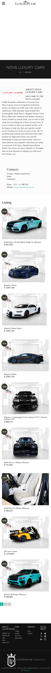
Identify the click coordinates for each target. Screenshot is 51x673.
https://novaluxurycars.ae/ (24, 187)
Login (30, 634)
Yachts (18, 636)
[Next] (9, 604)
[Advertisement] (25, 31)
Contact (5, 643)
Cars (17, 631)
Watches (18, 638)
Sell (29, 631)
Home (17, 634)
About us (6, 633)
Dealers (28, 72)
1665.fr (27, 670)
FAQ (3, 640)
